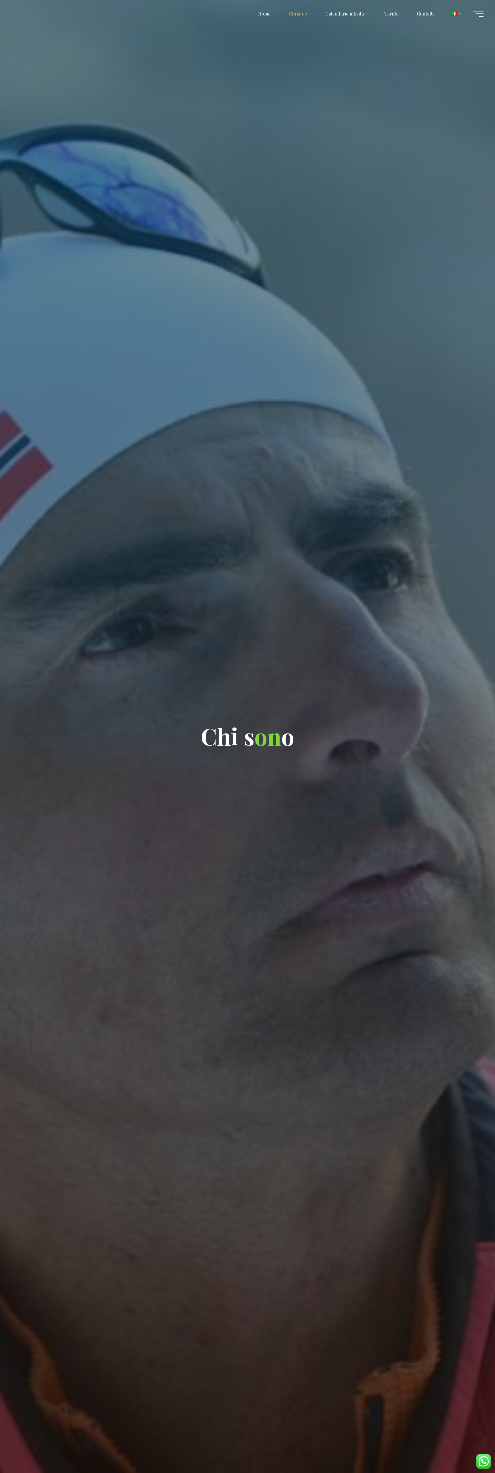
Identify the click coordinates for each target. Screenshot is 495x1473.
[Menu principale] (478, 14)
